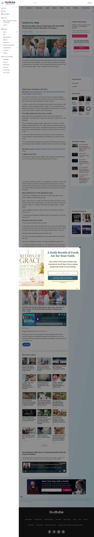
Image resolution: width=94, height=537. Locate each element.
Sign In (5, 24)
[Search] (67, 3)
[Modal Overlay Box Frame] (47, 268)
